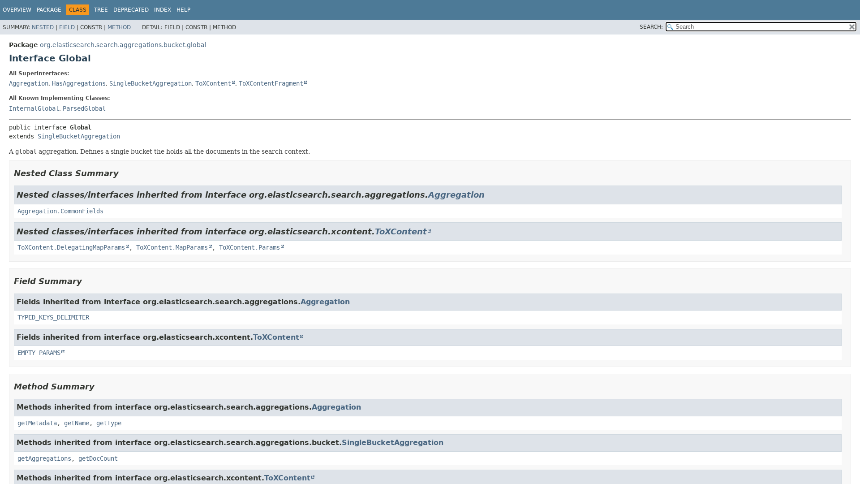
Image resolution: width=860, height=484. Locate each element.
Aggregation (28, 83)
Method (119, 27)
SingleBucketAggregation (150, 83)
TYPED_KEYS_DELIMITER (53, 317)
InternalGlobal (34, 108)
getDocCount (98, 458)
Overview (17, 10)
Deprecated (131, 10)
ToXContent (213, 83)
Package (49, 10)
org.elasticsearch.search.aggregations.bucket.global (123, 44)
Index (162, 10)
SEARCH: (651, 27)
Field (67, 27)
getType (108, 423)
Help (183, 10)
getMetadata (37, 423)
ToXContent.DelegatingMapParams (71, 247)
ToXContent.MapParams (172, 247)
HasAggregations (79, 83)
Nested (43, 27)
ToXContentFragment (271, 83)
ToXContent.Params (249, 247)
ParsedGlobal (84, 108)
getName (76, 423)
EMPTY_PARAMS (38, 352)
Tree (101, 10)
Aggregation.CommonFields (60, 211)
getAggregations (44, 458)
